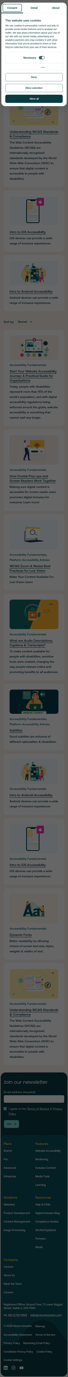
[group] (34, 34)
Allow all (34, 98)
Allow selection (34, 88)
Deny (34, 77)
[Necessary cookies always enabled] (42, 57)
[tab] (12, 8)
